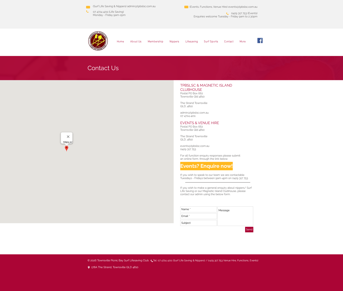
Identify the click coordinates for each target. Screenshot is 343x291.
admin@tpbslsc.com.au (141, 6)
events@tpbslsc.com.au (242, 6)
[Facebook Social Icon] (260, 40)
